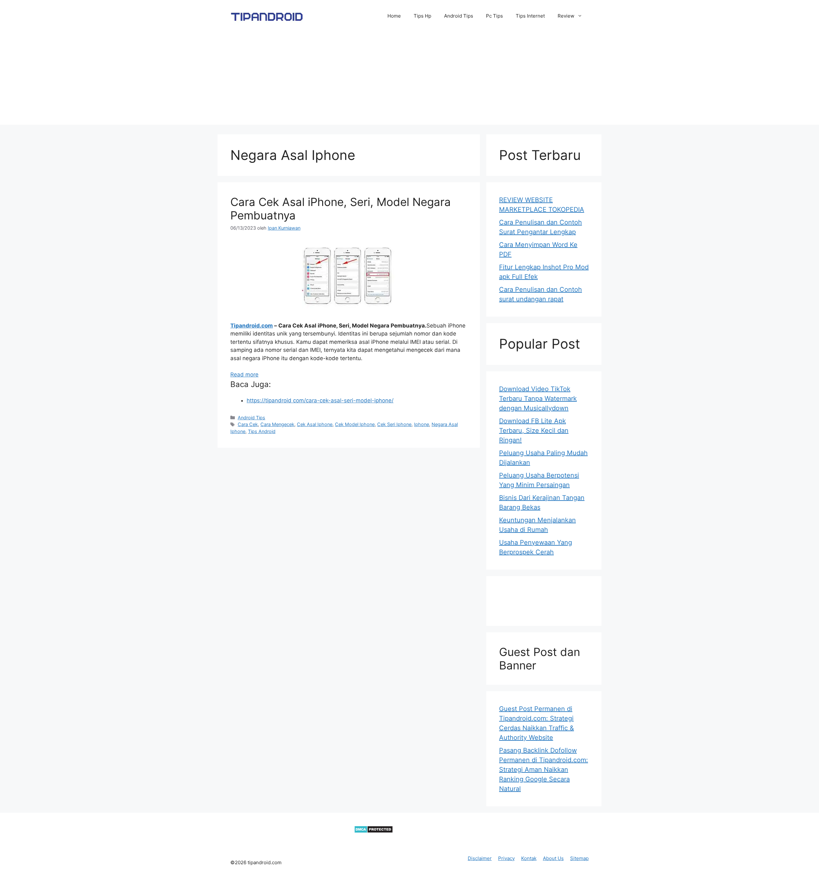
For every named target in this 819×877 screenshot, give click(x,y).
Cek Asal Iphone (314, 424)
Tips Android (261, 431)
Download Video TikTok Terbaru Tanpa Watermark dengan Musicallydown (538, 398)
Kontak (529, 858)
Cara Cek (248, 424)
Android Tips (458, 16)
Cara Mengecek (277, 424)
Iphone (421, 424)
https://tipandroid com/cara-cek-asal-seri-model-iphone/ (320, 400)
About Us (553, 858)
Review (566, 16)
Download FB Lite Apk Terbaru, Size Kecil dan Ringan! (534, 430)
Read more (244, 374)
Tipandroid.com (251, 325)
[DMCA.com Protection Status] (373, 831)
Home (394, 16)
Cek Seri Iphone (394, 424)
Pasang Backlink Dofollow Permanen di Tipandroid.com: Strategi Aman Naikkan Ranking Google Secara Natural (543, 770)
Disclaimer (480, 858)
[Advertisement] (409, 80)
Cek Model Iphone (355, 424)
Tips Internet (530, 16)
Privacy (506, 858)
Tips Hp (422, 16)
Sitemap (579, 858)
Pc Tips (494, 16)
